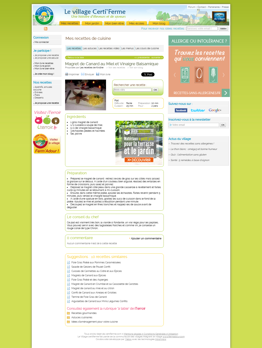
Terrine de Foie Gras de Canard (89, 297)
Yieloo (128, 339)
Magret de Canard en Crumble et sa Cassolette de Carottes (104, 284)
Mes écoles (136, 23)
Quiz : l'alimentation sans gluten (188, 154)
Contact (202, 7)
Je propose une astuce (46, 58)
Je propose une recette (47, 55)
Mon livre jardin (42, 66)
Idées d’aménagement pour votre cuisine (94, 321)
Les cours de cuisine (147, 48)
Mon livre (105, 74)
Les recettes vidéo (108, 48)
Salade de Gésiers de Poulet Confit (90, 266)
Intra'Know (160, 339)
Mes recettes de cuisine (88, 38)
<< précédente (141, 57)
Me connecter (42, 42)
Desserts (39, 97)
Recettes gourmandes (84, 313)
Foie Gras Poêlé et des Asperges (89, 279)
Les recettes (74, 48)
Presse (225, 7)
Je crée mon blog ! (44, 74)
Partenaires (214, 7)
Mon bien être (114, 23)
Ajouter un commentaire (145, 238)
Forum (191, 7)
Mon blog (159, 23)
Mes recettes (69, 23)
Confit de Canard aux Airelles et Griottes (93, 292)
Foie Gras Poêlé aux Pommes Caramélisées (96, 262)
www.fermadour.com (174, 336)
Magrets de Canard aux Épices (88, 275)
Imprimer (74, 74)
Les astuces (90, 48)
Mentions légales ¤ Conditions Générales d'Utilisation (151, 334)
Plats (37, 95)
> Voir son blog (135, 67)
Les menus (127, 48)
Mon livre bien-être (44, 68)
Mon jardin (92, 23)
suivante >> (157, 57)
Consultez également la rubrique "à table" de (106, 308)
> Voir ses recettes (115, 67)
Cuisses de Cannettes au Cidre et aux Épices (96, 271)
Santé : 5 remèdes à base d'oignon (190, 160)
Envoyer (90, 74)
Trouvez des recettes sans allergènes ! (192, 143)
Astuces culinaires (81, 317)
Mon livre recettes (44, 63)
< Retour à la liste (75, 57)
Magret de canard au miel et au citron (92, 288)
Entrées (38, 92)
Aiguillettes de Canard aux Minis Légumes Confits (99, 301)
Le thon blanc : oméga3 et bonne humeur (194, 149)
